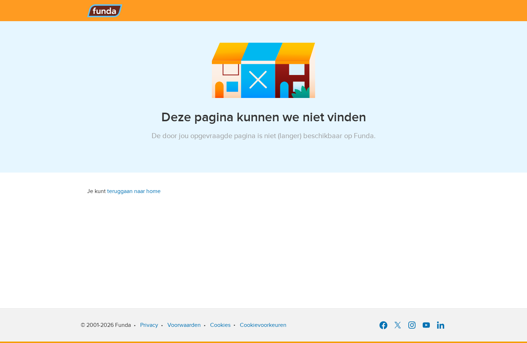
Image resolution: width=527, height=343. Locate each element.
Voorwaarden (184, 325)
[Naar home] (105, 9)
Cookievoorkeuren (263, 325)
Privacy (149, 325)
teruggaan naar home (134, 191)
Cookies (220, 325)
